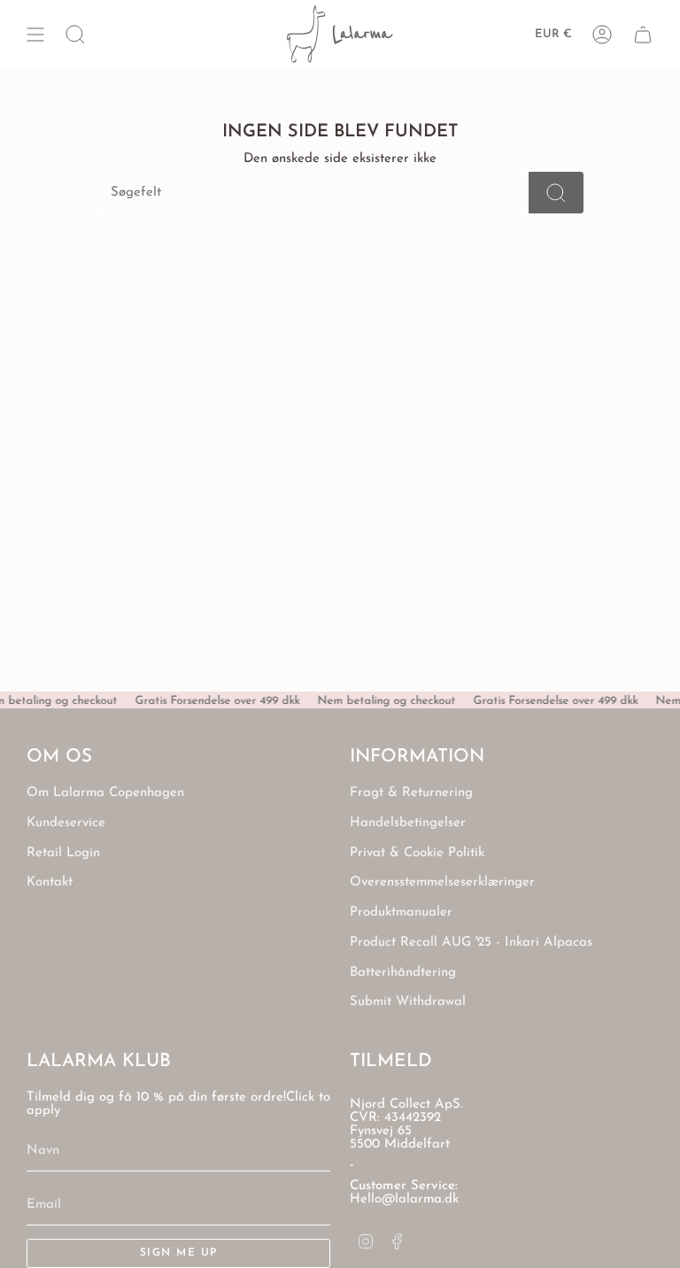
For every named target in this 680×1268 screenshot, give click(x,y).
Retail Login (63, 853)
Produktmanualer (401, 912)
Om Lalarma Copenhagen (105, 793)
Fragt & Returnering (411, 793)
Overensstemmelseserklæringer (442, 882)
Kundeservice (66, 823)
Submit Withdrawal (408, 1002)
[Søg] (556, 192)
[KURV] (642, 34)
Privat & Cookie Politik (417, 853)
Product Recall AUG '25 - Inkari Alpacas (471, 942)
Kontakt (50, 882)
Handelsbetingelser (408, 823)
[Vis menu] (35, 34)
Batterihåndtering (403, 972)
